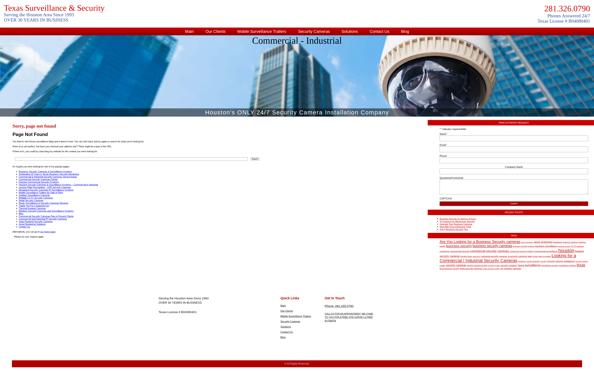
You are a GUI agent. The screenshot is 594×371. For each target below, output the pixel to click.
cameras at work (564, 246)
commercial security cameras (489, 251)
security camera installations (561, 261)
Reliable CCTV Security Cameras (36, 197)
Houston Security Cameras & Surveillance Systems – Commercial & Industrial (58, 184)
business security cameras (492, 246)
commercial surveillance (546, 251)
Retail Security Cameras (31, 200)
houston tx (477, 256)
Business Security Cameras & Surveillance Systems (45, 171)
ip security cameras (517, 256)
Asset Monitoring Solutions (32, 224)
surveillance (533, 265)
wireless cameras (512, 268)
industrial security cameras (494, 256)
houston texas (466, 256)
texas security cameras (471, 268)
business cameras (570, 242)
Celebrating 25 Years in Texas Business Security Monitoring (49, 174)
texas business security (449, 269)
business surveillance (546, 246)
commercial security (459, 251)
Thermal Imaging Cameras (32, 208)
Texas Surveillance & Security (54, 7)
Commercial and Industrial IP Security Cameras (43, 219)
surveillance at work (549, 265)
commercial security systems (522, 251)
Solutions (350, 31)
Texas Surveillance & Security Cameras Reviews (43, 203)
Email (443, 145)
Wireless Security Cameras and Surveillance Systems (46, 211)
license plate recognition (542, 256)
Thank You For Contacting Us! (34, 205)
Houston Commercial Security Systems (39, 182)
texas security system (491, 269)
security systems (509, 265)
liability (530, 256)
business (557, 242)
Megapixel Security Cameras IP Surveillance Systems (46, 190)
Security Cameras (314, 31)
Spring (521, 265)
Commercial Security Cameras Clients (38, 179)
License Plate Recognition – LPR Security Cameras (45, 187)
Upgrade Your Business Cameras (456, 224)
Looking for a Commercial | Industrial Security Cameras (508, 258)
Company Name (514, 167)
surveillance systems (567, 265)
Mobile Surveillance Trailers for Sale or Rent (41, 192)
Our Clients (216, 31)
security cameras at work (477, 265)
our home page (47, 231)
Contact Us (379, 31)
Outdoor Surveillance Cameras (34, 195)
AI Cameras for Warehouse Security (457, 221)
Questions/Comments (451, 178)
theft (502, 269)
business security (459, 246)
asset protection (543, 242)
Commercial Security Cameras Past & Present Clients (46, 216)
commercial (444, 251)
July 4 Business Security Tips (454, 229)
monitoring (522, 261)
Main (189, 31)
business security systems (524, 246)
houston (566, 250)
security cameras (456, 265)
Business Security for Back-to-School (458, 219)
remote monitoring (533, 261)
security (543, 261)
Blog (405, 31)
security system (494, 265)
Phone (443, 156)
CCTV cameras (577, 246)
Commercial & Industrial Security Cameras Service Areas (48, 176)
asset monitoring (527, 242)
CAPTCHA (446, 198)
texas (581, 265)
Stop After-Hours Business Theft (455, 226)
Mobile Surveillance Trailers (261, 31)
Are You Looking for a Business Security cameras (480, 242)
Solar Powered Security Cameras (36, 221)
